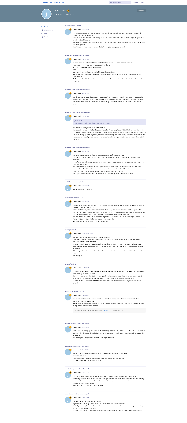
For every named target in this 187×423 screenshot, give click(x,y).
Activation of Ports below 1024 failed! (77, 323)
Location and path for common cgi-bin (77, 394)
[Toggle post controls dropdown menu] (144, 49)
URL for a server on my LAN (74, 182)
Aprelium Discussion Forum (52, 2)
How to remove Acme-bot (73, 26)
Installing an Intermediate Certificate (77, 55)
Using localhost (71, 230)
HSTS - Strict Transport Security (75, 291)
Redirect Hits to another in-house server (78, 90)
